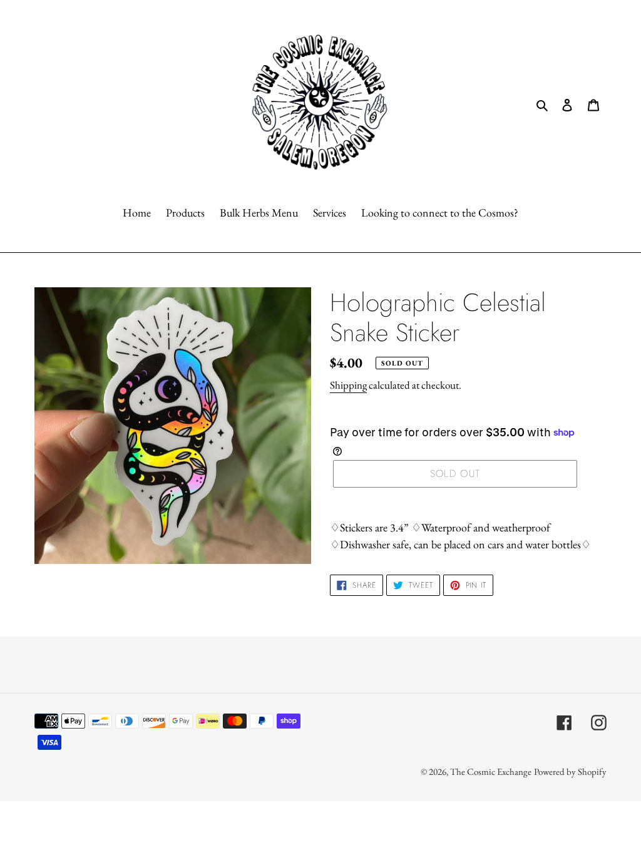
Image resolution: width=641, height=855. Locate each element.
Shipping (348, 385)
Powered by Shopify (570, 771)
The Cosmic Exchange (490, 771)
